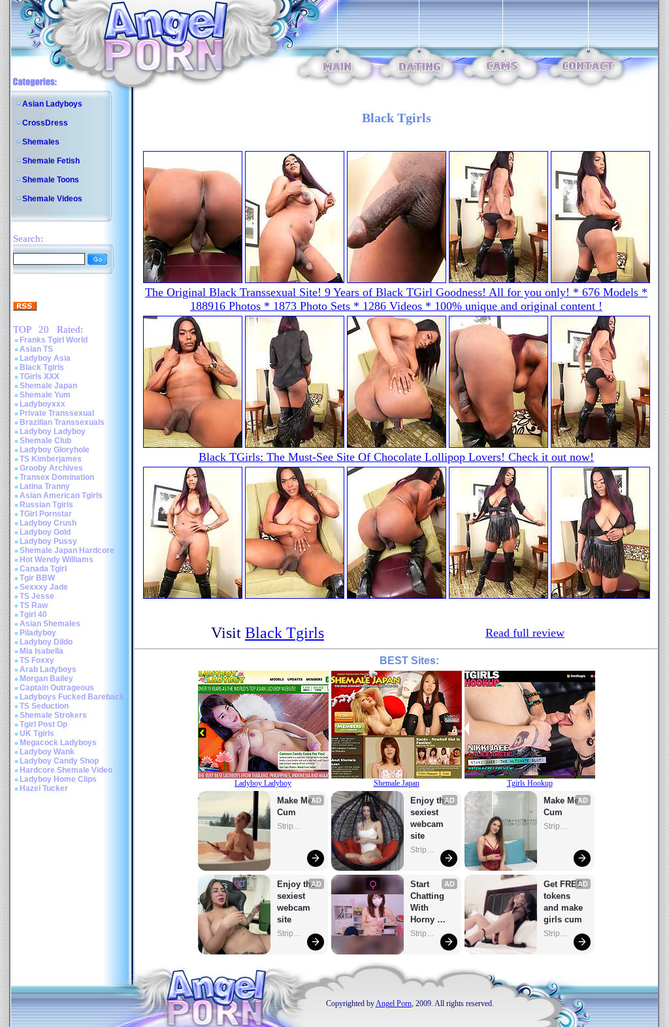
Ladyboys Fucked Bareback (72, 696)
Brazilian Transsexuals (62, 422)
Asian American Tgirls (61, 495)
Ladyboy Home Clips (58, 779)
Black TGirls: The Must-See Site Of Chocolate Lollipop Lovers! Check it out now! (396, 456)
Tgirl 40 (33, 614)
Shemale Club (45, 440)
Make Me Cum (296, 806)
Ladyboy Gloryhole (55, 449)
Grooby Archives (51, 468)
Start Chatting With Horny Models (428, 902)
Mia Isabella (41, 651)
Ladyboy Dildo (46, 642)
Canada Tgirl (43, 568)
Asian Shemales (50, 623)
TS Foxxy (37, 660)
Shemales (40, 141)
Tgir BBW (37, 577)
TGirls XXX (39, 376)
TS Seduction (44, 706)
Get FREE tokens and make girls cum (563, 901)
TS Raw (34, 605)
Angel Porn (394, 1003)
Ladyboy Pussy (48, 541)
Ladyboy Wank (47, 751)
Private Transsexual (57, 413)
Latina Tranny (45, 486)
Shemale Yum (45, 394)
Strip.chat (290, 826)
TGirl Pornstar (46, 513)
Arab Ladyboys (48, 669)
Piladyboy (38, 632)
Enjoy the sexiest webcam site (296, 901)
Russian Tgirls (46, 504)
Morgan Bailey (46, 678)
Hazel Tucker (44, 788)
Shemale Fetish (51, 160)
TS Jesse (37, 596)
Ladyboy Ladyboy (53, 431)
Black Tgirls (42, 367)
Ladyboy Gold (45, 532)
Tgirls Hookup (530, 783)
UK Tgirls (37, 733)
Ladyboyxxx (42, 404)
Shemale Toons (50, 179)
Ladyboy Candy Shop (59, 761)
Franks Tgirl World (54, 340)
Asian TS (36, 349)
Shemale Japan (48, 385)
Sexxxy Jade (44, 587)
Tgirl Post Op (43, 724)
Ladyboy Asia (45, 358)
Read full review (524, 632)
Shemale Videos (52, 198)
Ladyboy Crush (48, 523)
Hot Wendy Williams (56, 559)
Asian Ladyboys (52, 104)
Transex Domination (57, 477)
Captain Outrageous (57, 687)
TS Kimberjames (51, 458)
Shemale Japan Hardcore (67, 550)
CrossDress (45, 122)
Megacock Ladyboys (58, 742)
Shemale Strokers (53, 715)
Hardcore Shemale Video (66, 770)
